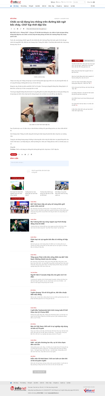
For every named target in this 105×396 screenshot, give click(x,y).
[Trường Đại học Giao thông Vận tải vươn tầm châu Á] (32, 185)
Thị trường (24, 6)
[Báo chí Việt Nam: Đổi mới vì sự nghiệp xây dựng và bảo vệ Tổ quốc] (19, 330)
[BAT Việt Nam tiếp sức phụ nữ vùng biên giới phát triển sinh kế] (19, 207)
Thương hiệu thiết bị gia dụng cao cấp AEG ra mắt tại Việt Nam (46, 193)
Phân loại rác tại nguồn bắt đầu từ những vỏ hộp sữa (49, 240)
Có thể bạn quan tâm (17, 178)
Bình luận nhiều (89, 60)
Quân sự (66, 6)
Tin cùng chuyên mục (17, 198)
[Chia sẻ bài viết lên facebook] (11, 29)
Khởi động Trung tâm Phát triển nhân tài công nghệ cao (61, 193)
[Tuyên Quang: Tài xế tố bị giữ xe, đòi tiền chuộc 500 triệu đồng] (19, 296)
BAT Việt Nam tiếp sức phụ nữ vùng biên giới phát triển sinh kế (48, 205)
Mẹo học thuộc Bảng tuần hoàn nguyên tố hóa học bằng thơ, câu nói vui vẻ (82, 77)
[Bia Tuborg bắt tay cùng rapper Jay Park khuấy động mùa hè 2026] (19, 225)
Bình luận (13, 154)
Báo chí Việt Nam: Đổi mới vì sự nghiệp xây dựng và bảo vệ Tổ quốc (49, 327)
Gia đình (37, 6)
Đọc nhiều (77, 60)
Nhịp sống (33, 201)
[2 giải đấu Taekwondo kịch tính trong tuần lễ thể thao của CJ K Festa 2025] (19, 313)
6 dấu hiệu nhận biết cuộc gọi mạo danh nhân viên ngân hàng (82, 109)
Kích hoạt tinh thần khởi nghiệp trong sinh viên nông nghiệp (16, 193)
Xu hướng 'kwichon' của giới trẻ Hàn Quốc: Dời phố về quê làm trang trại (83, 93)
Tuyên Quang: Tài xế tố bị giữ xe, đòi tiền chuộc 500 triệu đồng (49, 293)
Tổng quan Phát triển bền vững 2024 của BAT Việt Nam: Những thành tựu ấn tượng (49, 258)
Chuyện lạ (59, 6)
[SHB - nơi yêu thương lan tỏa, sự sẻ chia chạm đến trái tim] (19, 346)
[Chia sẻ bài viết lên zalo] (14, 29)
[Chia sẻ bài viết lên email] (17, 29)
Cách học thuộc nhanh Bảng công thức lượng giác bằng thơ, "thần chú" (82, 82)
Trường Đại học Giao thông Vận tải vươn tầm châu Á (31, 193)
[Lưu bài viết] (24, 29)
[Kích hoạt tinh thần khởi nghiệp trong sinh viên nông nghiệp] (17, 185)
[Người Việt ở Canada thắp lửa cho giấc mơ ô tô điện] (19, 278)
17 (91, 83)
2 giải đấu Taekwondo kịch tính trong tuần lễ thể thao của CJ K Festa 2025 (49, 311)
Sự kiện (73, 6)
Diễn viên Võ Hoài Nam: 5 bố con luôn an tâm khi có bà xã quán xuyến (49, 360)
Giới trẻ (44, 6)
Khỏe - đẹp (51, 6)
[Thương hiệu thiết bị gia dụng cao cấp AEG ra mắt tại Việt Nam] (47, 185)
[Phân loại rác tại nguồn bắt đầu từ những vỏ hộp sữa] (19, 243)
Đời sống (16, 6)
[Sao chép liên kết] (20, 29)
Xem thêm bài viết (39, 372)
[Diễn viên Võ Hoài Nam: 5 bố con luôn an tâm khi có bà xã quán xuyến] (19, 362)
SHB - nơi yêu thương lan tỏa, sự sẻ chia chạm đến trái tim (48, 343)
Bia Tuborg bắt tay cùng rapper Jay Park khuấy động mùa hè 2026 (48, 223)
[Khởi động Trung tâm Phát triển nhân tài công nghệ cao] (62, 185)
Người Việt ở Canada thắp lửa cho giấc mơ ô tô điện (48, 276)
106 (76, 105)
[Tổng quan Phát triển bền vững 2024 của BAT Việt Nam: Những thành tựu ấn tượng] (19, 260)
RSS (94, 6)
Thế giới (31, 6)
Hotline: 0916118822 (67, 2)
